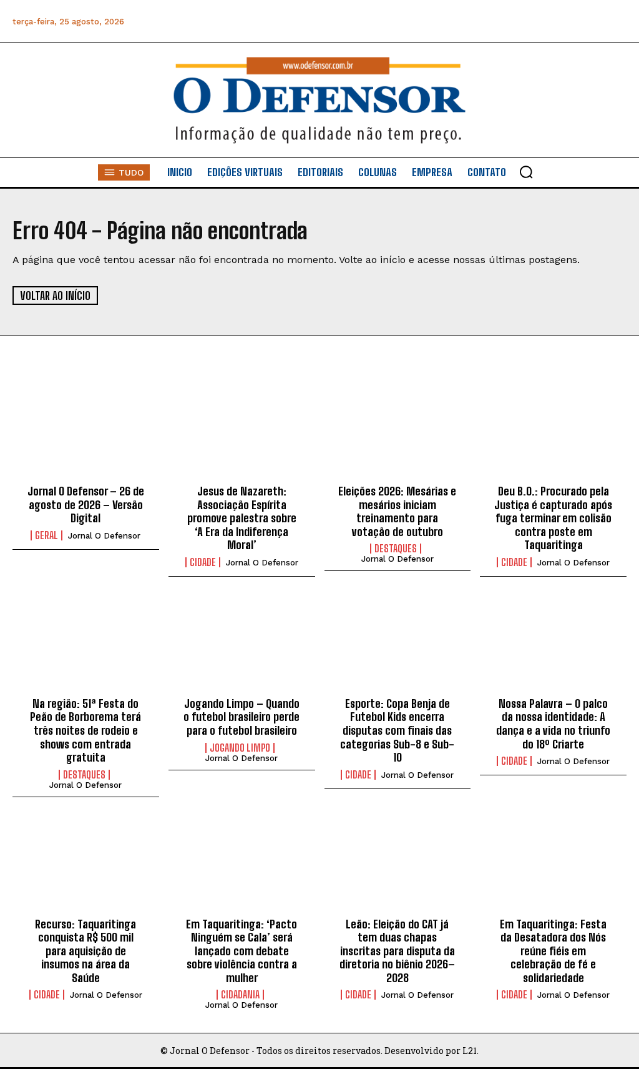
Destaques (395, 549)
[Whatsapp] (531, 21)
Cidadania (240, 995)
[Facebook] (475, 21)
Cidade (203, 562)
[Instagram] (503, 21)
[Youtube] (587, 21)
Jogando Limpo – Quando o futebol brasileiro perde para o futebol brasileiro (241, 717)
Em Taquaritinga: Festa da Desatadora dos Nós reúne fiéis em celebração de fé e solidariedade (553, 951)
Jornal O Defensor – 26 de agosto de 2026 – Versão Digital (85, 504)
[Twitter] (559, 21)
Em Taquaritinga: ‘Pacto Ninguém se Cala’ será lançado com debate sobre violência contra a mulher (241, 951)
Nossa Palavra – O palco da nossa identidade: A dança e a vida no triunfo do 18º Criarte (553, 724)
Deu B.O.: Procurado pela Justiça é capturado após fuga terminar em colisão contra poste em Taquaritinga (553, 518)
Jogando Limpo (240, 748)
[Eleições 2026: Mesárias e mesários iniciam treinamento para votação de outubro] (397, 432)
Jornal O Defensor (104, 535)
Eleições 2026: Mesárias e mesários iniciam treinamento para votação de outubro (397, 511)
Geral (46, 535)
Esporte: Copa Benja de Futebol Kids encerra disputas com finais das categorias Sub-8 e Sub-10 (397, 730)
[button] (526, 172)
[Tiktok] (616, 21)
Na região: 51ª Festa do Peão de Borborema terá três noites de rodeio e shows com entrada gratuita (85, 730)
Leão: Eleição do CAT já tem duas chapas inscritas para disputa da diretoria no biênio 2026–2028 (397, 951)
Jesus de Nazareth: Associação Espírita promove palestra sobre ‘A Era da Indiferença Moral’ (241, 518)
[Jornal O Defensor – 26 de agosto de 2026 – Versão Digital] (85, 432)
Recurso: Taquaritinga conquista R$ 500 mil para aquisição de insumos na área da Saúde (85, 951)
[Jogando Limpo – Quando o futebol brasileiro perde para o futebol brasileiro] (241, 645)
